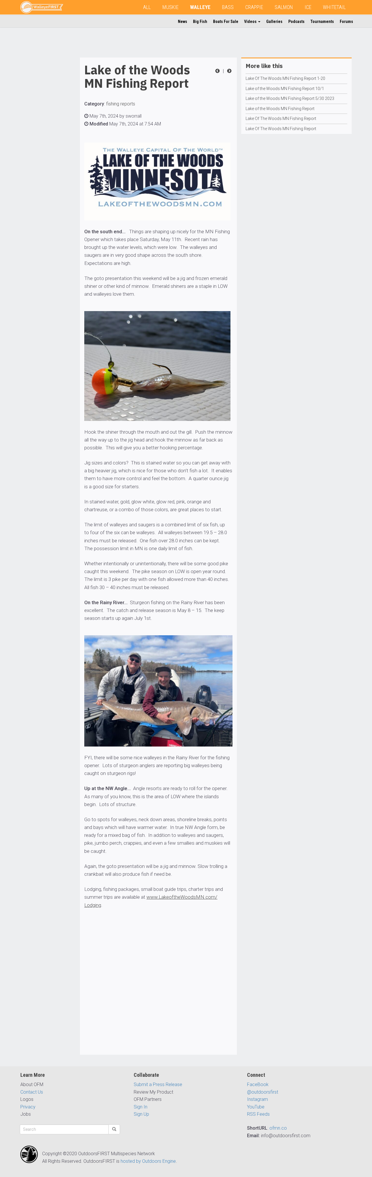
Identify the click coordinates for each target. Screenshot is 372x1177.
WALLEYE (200, 7)
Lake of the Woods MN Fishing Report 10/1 (285, 88)
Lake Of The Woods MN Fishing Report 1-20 (285, 78)
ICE (308, 7)
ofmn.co (278, 1128)
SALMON (284, 7)
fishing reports (120, 104)
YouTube (255, 1107)
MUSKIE (170, 7)
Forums (346, 21)
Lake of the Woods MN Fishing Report (280, 108)
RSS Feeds (258, 1114)
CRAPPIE (254, 7)
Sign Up (141, 1114)
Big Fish (200, 21)
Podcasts (296, 21)
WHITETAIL (334, 7)
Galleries (274, 21)
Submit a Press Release (158, 1084)
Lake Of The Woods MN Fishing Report (281, 118)
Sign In (140, 1107)
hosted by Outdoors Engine (148, 1161)
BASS (228, 7)
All (147, 7)
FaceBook (258, 1084)
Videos (250, 21)
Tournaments (322, 21)
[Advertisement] (43, 145)
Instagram (257, 1099)
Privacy (27, 1107)
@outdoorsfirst (262, 1092)
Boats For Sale (225, 21)
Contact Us (31, 1092)
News (182, 21)
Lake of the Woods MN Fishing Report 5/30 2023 (290, 98)
